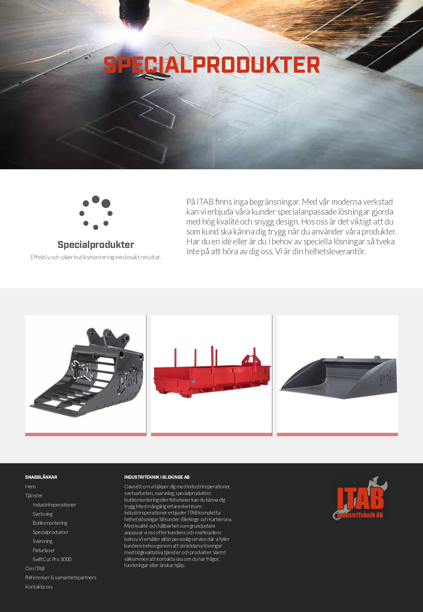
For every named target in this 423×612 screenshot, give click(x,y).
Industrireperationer (54, 505)
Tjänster (34, 495)
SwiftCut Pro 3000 (52, 559)
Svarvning (42, 541)
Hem (30, 486)
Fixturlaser (44, 550)
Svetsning (43, 514)
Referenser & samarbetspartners (60, 577)
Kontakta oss (39, 587)
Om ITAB (34, 568)
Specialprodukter (50, 532)
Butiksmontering (50, 523)
